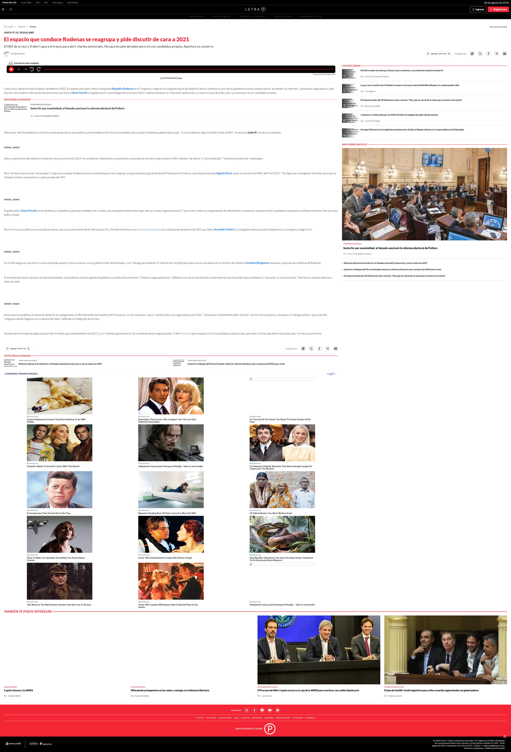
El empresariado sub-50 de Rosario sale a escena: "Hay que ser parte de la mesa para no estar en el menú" (395, 276)
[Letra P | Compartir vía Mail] (504, 53)
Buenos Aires (225, 718)
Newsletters (311, 16)
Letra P (10, 26)
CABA (236, 718)
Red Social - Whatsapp (277, 710)
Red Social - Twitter (246, 710)
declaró (186, 333)
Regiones (197, 16)
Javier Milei (26, 2)
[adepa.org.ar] (33, 744)
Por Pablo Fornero (18, 53)
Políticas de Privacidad (495, 748)
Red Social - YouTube (270, 710)
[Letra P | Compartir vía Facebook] (488, 53)
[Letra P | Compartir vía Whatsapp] (472, 53)
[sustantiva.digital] (46, 744)
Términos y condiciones (474, 748)
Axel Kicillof (72, 2)
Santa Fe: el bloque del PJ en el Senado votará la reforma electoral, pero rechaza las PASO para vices (392, 269)
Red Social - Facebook (254, 710)
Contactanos (236, 710)
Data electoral (253, 16)
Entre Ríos (257, 718)
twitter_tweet (11, 147)
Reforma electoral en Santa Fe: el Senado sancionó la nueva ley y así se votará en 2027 (385, 263)
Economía (211, 718)
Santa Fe (245, 718)
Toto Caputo (57, 2)
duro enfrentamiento (148, 229)
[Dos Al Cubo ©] (13, 744)
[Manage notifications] (505, 736)
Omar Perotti (79, 92)
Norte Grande (283, 718)
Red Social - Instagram (262, 710)
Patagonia (297, 718)
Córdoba (269, 718)
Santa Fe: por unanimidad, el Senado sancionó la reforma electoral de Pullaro (390, 248)
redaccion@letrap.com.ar (494, 745)
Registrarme (500, 9)
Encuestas (283, 16)
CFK (38, 2)
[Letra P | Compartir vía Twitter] (480, 53)
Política (33, 26)
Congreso (310, 718)
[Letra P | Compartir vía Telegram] (496, 53)
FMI (46, 2)
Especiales (222, 16)
